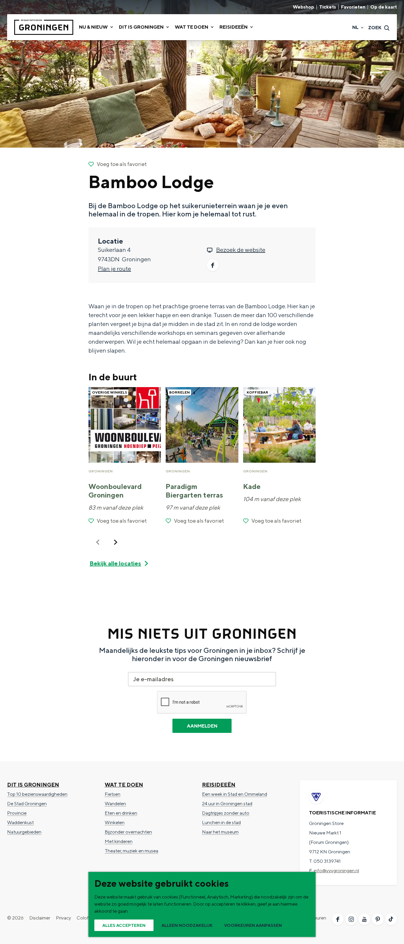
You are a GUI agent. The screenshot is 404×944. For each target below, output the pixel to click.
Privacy (63, 918)
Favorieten (353, 7)
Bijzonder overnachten (128, 832)
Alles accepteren (124, 925)
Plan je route (114, 268)
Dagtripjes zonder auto (225, 813)
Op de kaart (383, 7)
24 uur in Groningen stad (227, 803)
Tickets (327, 7)
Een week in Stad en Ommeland (234, 794)
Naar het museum (220, 832)
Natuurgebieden (24, 832)
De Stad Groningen (27, 803)
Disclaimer (39, 918)
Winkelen (115, 822)
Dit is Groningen (33, 785)
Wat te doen (124, 785)
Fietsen (112, 794)
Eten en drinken (121, 813)
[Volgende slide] (116, 542)
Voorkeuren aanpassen (253, 925)
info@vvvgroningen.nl (336, 870)
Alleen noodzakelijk (187, 925)
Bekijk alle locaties (115, 563)
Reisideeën (218, 785)
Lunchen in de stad (221, 822)
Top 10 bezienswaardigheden (37, 794)
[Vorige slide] (98, 542)
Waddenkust (20, 822)
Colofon (85, 918)
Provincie (17, 813)
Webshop (303, 7)
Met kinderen (118, 841)
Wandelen (115, 803)
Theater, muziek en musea (131, 851)
